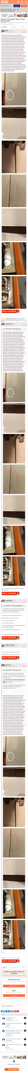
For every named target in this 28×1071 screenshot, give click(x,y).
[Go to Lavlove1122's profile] (2, 324)
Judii (8, 1026)
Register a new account (14, 986)
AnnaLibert (9, 1040)
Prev (5, 967)
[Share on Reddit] (13, 1011)
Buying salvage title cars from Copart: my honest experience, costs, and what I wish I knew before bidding (14, 1032)
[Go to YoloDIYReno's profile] (2, 601)
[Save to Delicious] (11, 1011)
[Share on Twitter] (4, 1011)
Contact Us (17, 1064)
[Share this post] (25, 32)
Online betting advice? (10, 1017)
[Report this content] (23, 32)
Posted (9, 32)
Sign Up (24, 5)
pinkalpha (18, 605)
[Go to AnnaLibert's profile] (3, 1039)
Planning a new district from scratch (13, 1039)
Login (16, 5)
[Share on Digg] (9, 1011)
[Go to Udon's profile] (2, 31)
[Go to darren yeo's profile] (2, 665)
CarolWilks (9, 1019)
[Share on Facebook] (6, 1011)
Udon (17, 329)
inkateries (9, 1034)
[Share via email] (16, 1011)
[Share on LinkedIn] (2, 1011)
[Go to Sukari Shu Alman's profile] (2, 645)
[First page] (2, 27)
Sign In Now (14, 995)
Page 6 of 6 (14, 27)
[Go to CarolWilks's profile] (3, 1018)
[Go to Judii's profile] (3, 1024)
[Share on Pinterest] (18, 1011)
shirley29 (4, 22)
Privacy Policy (11, 1064)
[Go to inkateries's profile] (3, 1031)
